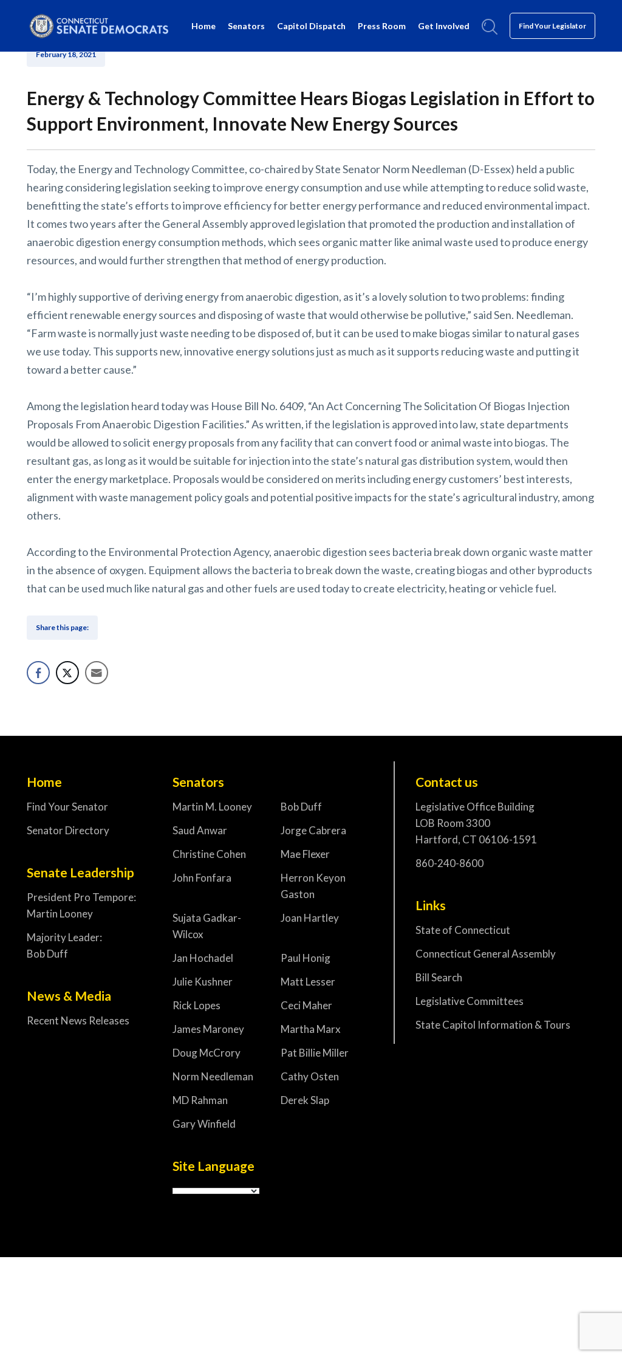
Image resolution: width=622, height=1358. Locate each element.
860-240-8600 (449, 863)
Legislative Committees (469, 1001)
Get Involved (444, 26)
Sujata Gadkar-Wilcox (207, 926)
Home (203, 26)
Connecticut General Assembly (485, 953)
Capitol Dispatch (311, 26)
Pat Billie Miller (315, 1052)
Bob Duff (301, 806)
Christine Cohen (209, 854)
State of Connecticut (462, 930)
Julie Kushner (203, 981)
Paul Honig (305, 958)
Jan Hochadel (203, 958)
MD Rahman (200, 1100)
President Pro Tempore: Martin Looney (81, 905)
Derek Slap (305, 1100)
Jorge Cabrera (313, 830)
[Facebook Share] (38, 672)
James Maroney (208, 1029)
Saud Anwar (200, 830)
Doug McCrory (207, 1052)
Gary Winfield (204, 1123)
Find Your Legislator (552, 25)
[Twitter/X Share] (67, 672)
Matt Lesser (308, 981)
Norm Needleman (213, 1076)
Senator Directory (68, 830)
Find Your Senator (67, 806)
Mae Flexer (305, 854)
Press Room (382, 26)
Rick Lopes (196, 1005)
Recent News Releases (78, 1020)
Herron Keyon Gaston (313, 885)
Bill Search (438, 977)
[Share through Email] (96, 672)
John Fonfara (202, 877)
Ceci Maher (306, 1005)
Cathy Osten (310, 1076)
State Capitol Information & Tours (492, 1024)
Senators (246, 26)
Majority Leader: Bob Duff (64, 945)
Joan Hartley (310, 917)
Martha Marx (311, 1029)
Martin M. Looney (212, 806)
